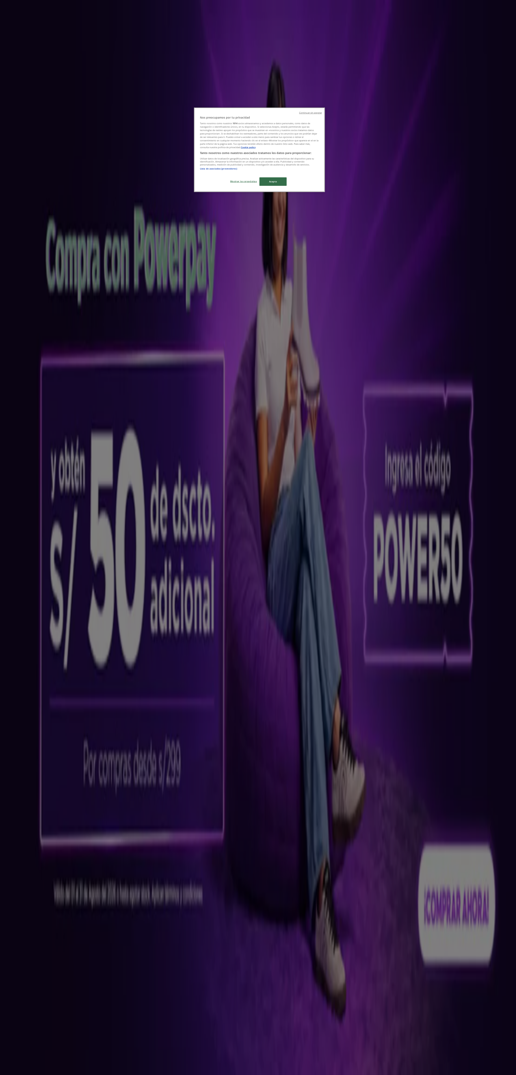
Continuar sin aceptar (310, 112)
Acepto (273, 181)
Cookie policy (248, 147)
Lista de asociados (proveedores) (218, 168)
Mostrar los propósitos (243, 181)
